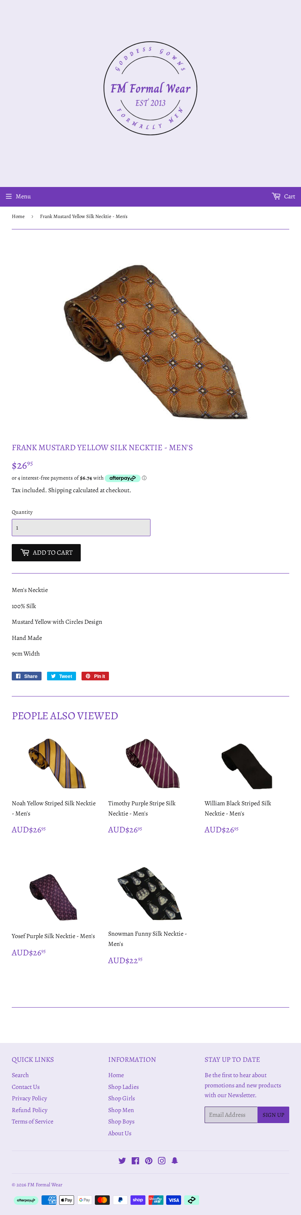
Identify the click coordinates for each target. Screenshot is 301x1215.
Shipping (60, 490)
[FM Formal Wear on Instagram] (162, 1162)
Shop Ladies (123, 1087)
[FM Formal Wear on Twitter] (122, 1162)
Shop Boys (121, 1121)
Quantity (22, 512)
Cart (289, 196)
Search (20, 1075)
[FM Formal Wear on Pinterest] (149, 1162)
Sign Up (273, 1115)
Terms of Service (32, 1121)
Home (18, 216)
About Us (119, 1133)
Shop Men (121, 1110)
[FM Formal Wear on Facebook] (135, 1162)
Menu (23, 196)
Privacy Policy (29, 1098)
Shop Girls (121, 1098)
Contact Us (26, 1087)
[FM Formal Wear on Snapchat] (175, 1162)
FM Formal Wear (44, 1184)
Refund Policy (29, 1110)
